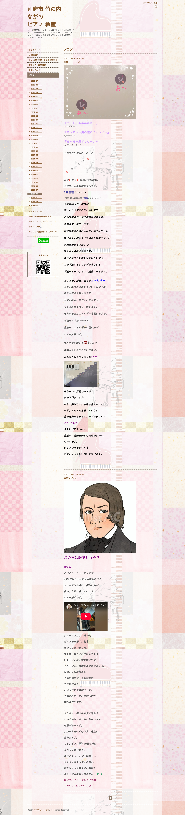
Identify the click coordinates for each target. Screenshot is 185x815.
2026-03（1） (36, 89)
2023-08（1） (36, 186)
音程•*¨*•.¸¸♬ (72, 61)
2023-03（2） (36, 205)
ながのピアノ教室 (41, 810)
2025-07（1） (36, 108)
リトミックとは (35, 211)
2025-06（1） (36, 112)
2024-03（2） (36, 159)
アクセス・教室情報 (37, 65)
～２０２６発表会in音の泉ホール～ (43, 232)
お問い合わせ (34, 70)
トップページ (34, 50)
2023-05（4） (36, 198)
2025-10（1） (36, 100)
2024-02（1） (36, 163)
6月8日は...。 (70, 477)
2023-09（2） (36, 182)
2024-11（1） (36, 128)
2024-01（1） (36, 166)
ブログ (32, 75)
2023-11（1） (36, 174)
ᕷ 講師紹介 (34, 55)
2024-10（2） (36, 131)
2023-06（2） (36, 194)
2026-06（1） (36, 85)
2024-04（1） (36, 155)
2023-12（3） (36, 170)
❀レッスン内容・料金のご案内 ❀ (43, 60)
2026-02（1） (36, 93)
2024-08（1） (36, 139)
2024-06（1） (36, 147)
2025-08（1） (36, 104)
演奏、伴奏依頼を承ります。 (41, 216)
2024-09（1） (36, 135)
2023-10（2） (36, 178)
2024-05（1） (36, 151)
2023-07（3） (36, 190)
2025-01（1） (36, 124)
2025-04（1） (36, 116)
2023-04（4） (36, 202)
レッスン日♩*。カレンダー (40, 221)
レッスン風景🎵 (35, 226)
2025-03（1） (36, 120)
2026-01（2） (36, 96)
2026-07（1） (36, 81)
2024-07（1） (36, 143)
